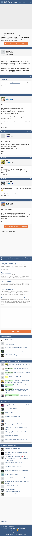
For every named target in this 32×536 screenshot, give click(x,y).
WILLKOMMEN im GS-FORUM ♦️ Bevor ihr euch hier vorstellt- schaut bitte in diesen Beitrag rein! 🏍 (17, 458)
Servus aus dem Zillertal (11, 494)
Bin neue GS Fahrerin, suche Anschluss (16, 478)
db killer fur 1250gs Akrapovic (15, 377)
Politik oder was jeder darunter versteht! (16, 347)
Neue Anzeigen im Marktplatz (11, 361)
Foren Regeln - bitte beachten (13, 448)
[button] (1, 2)
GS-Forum (4, 526)
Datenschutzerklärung (6, 530)
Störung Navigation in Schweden (14, 424)
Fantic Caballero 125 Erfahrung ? (14, 466)
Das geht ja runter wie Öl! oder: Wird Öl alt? (17, 405)
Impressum (4, 528)
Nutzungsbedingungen (19, 528)
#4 (30, 157)
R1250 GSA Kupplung (11, 355)
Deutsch (12, 526)
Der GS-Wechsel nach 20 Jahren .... (14, 486)
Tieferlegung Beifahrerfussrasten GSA (15, 432)
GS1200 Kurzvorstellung (11, 474)
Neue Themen (6, 402)
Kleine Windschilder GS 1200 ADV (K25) (16, 439)
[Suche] (30, 2)
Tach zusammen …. (7, 273)
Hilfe (14, 530)
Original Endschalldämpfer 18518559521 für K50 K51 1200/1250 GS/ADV (16, 390)
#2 (30, 95)
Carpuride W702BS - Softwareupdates (15, 351)
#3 (30, 131)
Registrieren (16, 331)
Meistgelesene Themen (9, 446)
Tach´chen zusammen (8, 263)
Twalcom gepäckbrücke (11, 435)
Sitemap (10, 528)
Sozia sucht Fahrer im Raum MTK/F (14, 462)
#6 (30, 200)
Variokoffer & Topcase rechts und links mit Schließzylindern (17, 381)
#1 (30, 48)
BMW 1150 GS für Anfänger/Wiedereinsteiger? (13, 490)
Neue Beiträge (6, 336)
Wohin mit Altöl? (9, 339)
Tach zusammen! (7, 289)
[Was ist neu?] (27, 2)
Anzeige (4, 79)
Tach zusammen (6, 281)
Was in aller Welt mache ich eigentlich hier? (17, 470)
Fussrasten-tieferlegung (11, 420)
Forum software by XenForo (13, 533)
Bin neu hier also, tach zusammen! (13, 298)
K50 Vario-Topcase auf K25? (12, 416)
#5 (30, 179)
